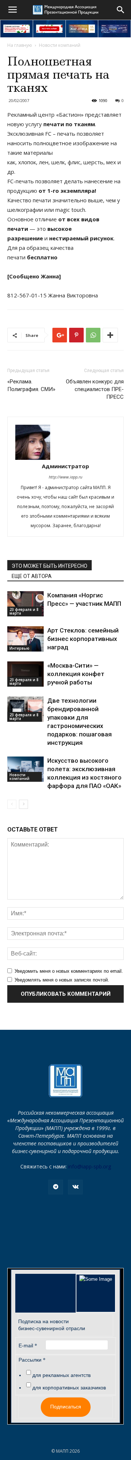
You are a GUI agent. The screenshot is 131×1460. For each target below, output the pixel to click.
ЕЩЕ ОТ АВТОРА (32, 576)
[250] (82, 29)
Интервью (19, 648)
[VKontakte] (75, 1187)
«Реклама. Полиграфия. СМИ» (31, 385)
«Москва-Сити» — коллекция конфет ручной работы (75, 674)
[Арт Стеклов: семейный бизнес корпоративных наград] (25, 639)
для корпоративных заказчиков (69, 1387)
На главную (19, 45)
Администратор (65, 466)
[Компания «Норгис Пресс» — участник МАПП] (25, 603)
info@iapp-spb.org (89, 1166)
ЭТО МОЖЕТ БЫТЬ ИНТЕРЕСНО (49, 566)
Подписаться (65, 1407)
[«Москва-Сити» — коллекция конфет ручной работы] (25, 674)
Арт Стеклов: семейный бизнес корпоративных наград (83, 639)
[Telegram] (55, 1187)
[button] (121, 10)
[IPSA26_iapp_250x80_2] (49, 29)
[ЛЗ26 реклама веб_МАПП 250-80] (114, 29)
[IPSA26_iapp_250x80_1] (16, 29)
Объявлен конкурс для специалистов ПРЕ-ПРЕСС (95, 389)
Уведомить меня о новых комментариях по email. (69, 971)
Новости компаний (59, 45)
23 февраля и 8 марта (24, 611)
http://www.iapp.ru (65, 477)
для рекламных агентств (61, 1375)
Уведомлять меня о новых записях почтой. (62, 980)
